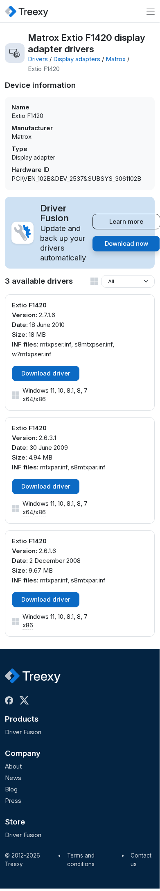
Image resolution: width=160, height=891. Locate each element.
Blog (11, 789)
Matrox (116, 59)
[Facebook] (10, 700)
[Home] (26, 11)
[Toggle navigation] (150, 11)
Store (15, 822)
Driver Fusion (23, 732)
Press (13, 800)
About (13, 766)
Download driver (45, 373)
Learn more (126, 221)
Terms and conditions (81, 860)
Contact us (141, 860)
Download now (126, 243)
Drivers (38, 59)
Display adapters (76, 59)
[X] (26, 700)
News (13, 778)
